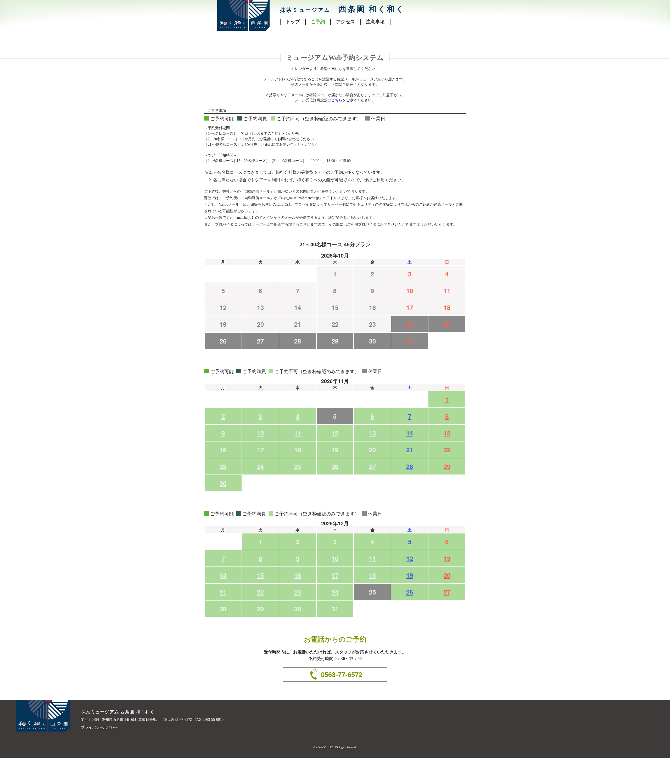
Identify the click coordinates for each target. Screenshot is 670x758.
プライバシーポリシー (99, 727)
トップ (293, 21)
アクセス (345, 21)
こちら (336, 100)
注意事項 (375, 21)
